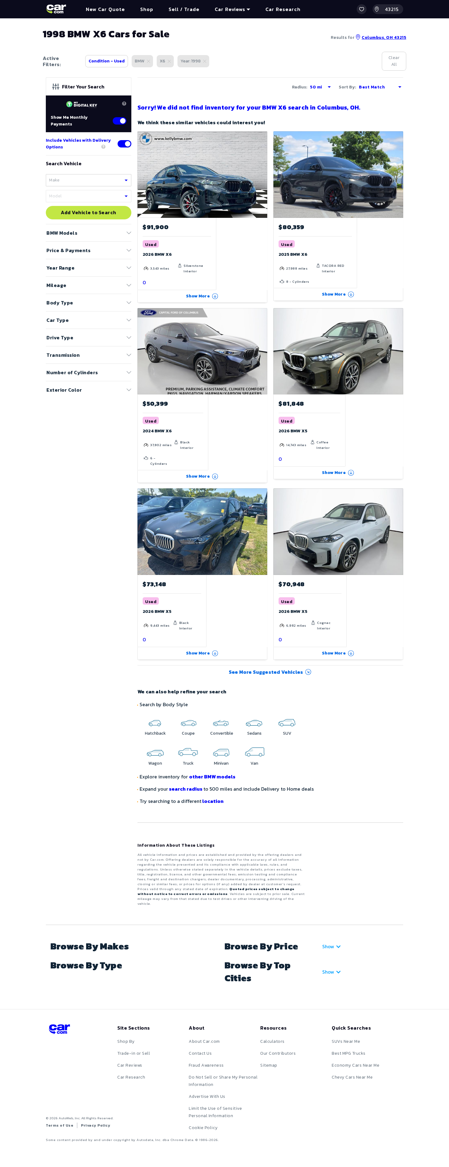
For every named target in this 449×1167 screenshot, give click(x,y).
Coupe (188, 733)
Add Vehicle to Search (88, 212)
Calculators (272, 1041)
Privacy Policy (95, 1125)
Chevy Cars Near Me (352, 1077)
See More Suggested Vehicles (266, 672)
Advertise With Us (207, 1096)
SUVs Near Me (346, 1041)
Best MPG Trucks (349, 1053)
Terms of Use (59, 1125)
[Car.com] (56, 9)
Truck (188, 763)
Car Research (131, 1077)
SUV (287, 733)
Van (254, 763)
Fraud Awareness (206, 1065)
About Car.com (204, 1041)
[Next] (398, 174)
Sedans (254, 733)
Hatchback (155, 733)
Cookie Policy (203, 1127)
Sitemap (268, 1065)
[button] (362, 9)
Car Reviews (129, 1065)
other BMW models (212, 776)
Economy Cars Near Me (355, 1065)
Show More (198, 296)
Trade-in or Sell (133, 1053)
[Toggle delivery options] (124, 143)
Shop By (126, 1041)
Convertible (221, 733)
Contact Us (200, 1053)
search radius (186, 788)
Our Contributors (278, 1053)
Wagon (155, 763)
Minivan (221, 763)
